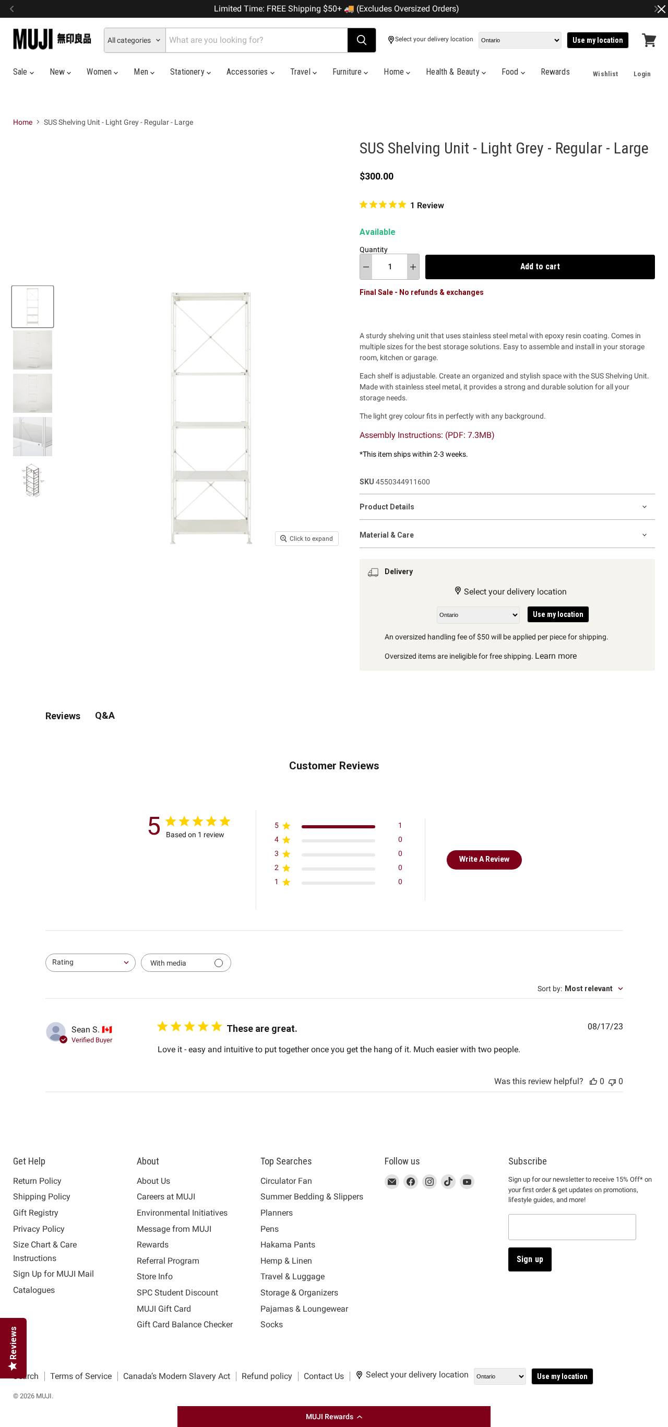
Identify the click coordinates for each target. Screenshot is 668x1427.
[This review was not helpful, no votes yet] (612, 1081)
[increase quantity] (413, 266)
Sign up (530, 1259)
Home (395, 72)
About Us (153, 1181)
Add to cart (540, 266)
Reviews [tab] (62, 715)
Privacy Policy (39, 1229)
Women (100, 72)
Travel (301, 72)
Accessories (248, 72)
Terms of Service (81, 1376)
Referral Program (168, 1261)
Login (642, 74)
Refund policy (267, 1376)
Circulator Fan (286, 1181)
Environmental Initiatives (182, 1213)
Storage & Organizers (299, 1293)
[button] (334, 1416)
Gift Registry (35, 1213)
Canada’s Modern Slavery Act (176, 1376)
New (58, 72)
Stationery (188, 72)
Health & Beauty (454, 72)
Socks (271, 1324)
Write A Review (484, 859)
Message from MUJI (174, 1229)
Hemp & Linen (286, 1261)
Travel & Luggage (292, 1276)
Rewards (555, 72)
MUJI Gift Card (164, 1309)
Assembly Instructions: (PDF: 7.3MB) (427, 435)
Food (511, 72)
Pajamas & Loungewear (304, 1309)
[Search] (362, 40)
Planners (276, 1213)
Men (142, 72)
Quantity (374, 249)
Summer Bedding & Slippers (311, 1197)
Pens (269, 1229)
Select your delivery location (434, 39)
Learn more (556, 656)
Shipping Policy (41, 1197)
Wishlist (605, 74)
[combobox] (90, 963)
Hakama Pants (287, 1245)
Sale (21, 72)
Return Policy (37, 1181)
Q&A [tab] (105, 715)
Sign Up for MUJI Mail (53, 1274)
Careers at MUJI (166, 1197)
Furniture (348, 72)
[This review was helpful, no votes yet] (593, 1081)
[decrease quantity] (366, 266)
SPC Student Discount (177, 1293)
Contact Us (324, 1376)
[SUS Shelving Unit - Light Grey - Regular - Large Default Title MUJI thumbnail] (32, 306)
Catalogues (34, 1290)
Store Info (155, 1276)
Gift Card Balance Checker (185, 1324)
